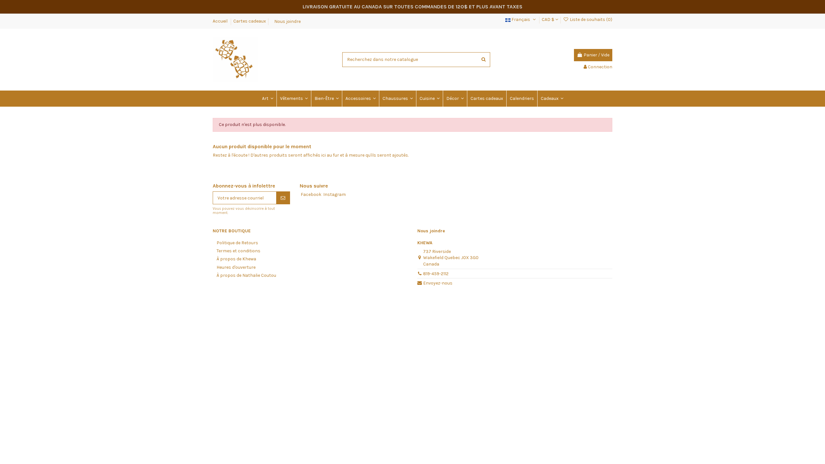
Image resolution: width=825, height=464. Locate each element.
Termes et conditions (238, 251)
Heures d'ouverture (236, 267)
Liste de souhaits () (590, 19)
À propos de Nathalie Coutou (246, 275)
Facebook (311, 194)
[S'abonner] (283, 198)
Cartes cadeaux (249, 21)
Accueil (220, 21)
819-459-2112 (436, 273)
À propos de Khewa (236, 259)
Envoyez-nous (437, 283)
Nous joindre (287, 21)
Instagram (334, 194)
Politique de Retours (237, 243)
